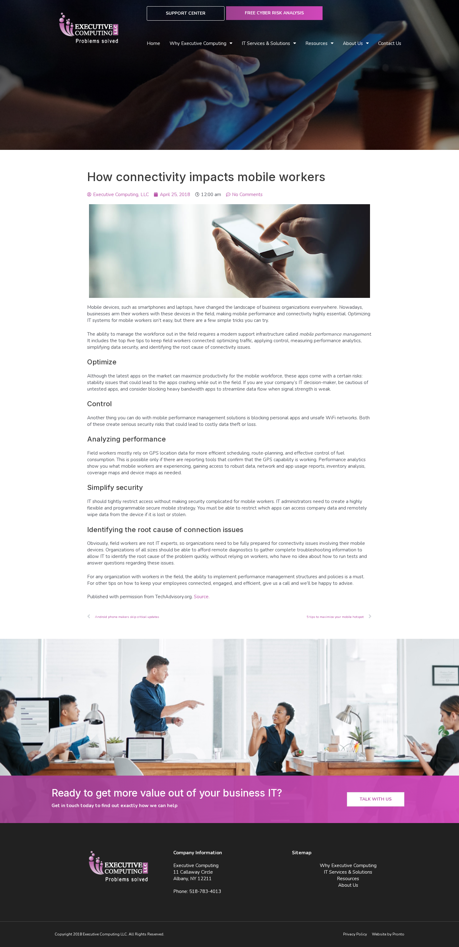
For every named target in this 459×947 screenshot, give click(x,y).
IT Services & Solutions (348, 872)
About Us (353, 43)
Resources (348, 878)
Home (153, 43)
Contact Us (389, 43)
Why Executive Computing (198, 43)
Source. (202, 597)
